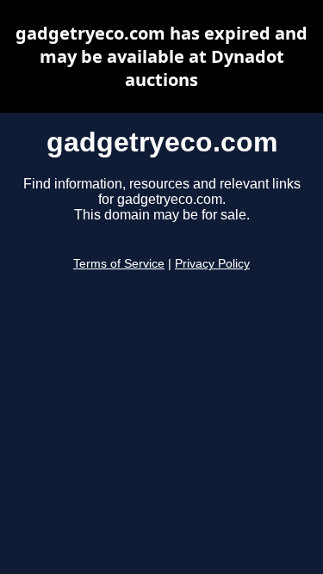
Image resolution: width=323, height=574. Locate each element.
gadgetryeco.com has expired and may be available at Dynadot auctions (161, 56)
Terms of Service (119, 263)
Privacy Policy (212, 263)
